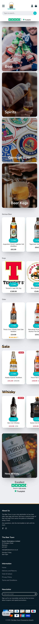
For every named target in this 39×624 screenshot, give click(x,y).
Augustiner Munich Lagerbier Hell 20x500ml (13, 234)
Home (4, 567)
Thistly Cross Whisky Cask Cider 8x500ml (13, 320)
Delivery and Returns (9, 571)
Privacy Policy (7, 577)
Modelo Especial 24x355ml (13, 367)
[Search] (35, 13)
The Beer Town (15, 620)
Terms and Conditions (9, 580)
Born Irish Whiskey (13, 412)
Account (32, 6)
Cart (36, 6)
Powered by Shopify (27, 620)
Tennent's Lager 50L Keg (13, 277)
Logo (11, 6)
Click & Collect (7, 574)
